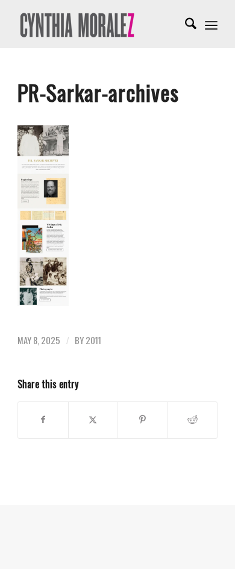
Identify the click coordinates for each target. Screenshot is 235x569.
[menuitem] (184, 24)
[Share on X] (93, 420)
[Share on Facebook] (42, 420)
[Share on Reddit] (192, 420)
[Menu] (211, 24)
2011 (93, 340)
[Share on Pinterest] (142, 420)
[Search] (184, 24)
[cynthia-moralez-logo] (97, 24)
